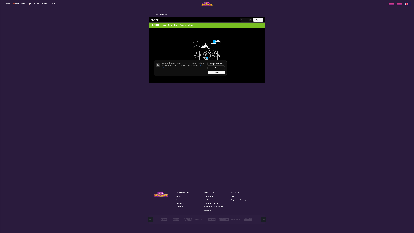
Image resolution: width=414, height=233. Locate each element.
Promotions (180, 207)
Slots (44, 4)
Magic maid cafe (161, 14)
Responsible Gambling (238, 200)
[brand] (391, 4)
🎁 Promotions (19, 4)
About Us (207, 200)
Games (178, 196)
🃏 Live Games (33, 4)
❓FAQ (52, 4)
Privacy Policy (208, 196)
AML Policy (207, 210)
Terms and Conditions (211, 203)
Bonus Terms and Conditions (213, 207)
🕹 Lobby (6, 4)
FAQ (232, 196)
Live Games (180, 203)
